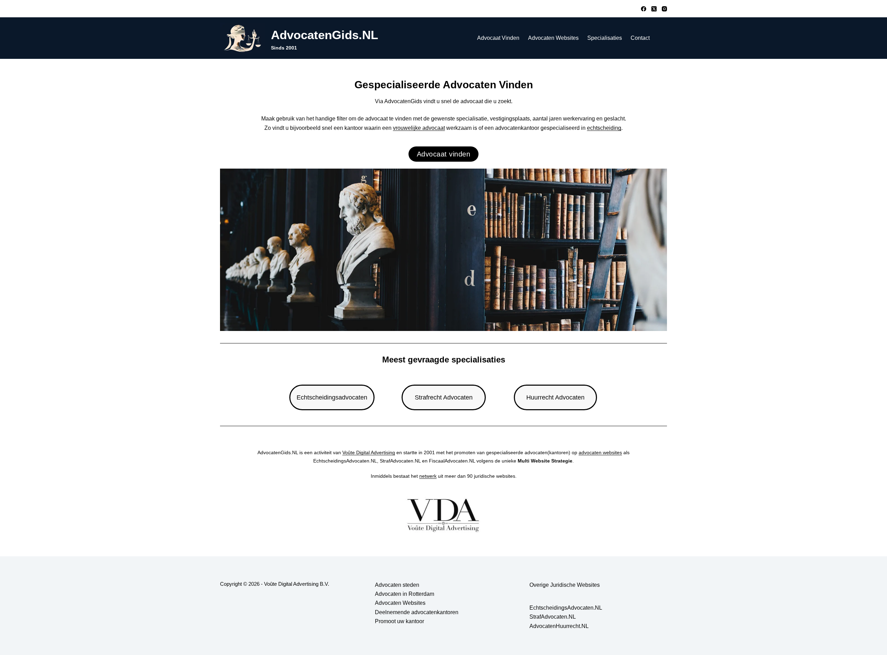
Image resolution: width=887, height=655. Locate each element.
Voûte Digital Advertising (368, 452)
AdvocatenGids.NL (324, 35)
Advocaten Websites (553, 38)
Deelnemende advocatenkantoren (416, 612)
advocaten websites (600, 452)
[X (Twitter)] (654, 8)
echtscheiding (604, 128)
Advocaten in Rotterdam (404, 594)
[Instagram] (664, 8)
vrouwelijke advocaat (419, 128)
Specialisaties (604, 38)
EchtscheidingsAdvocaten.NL (565, 608)
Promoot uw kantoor (399, 621)
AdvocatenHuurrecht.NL (559, 626)
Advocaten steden (397, 585)
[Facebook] (643, 8)
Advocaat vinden (498, 38)
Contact (640, 38)
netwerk (428, 476)
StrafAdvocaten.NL (552, 617)
